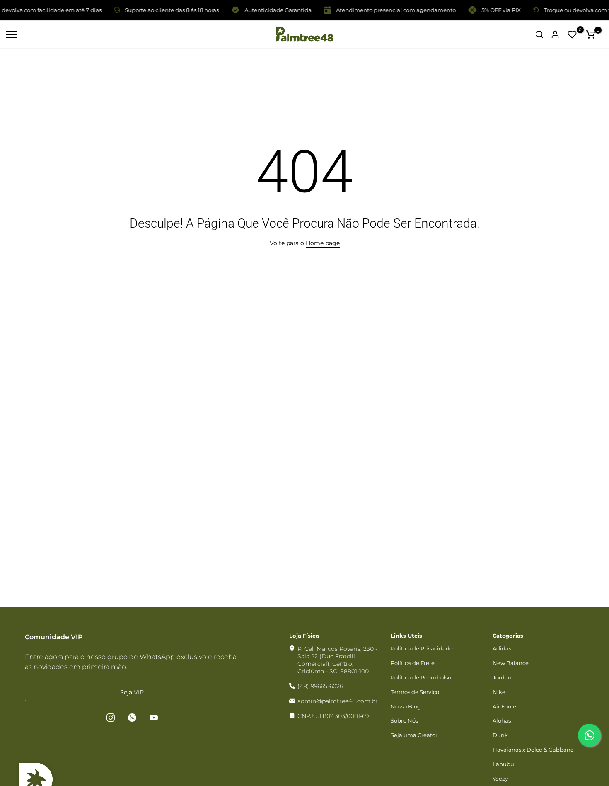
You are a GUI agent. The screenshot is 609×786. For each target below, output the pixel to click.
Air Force (504, 706)
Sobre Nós (404, 720)
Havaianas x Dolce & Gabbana (533, 749)
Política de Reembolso (421, 677)
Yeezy (500, 778)
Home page (323, 243)
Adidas (502, 648)
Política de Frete (413, 663)
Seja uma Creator (414, 735)
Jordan (502, 677)
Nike (499, 692)
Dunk (500, 735)
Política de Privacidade (422, 648)
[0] (572, 34)
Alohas (502, 720)
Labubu (503, 764)
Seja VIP (132, 692)
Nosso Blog (406, 706)
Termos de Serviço (415, 692)
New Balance (511, 663)
